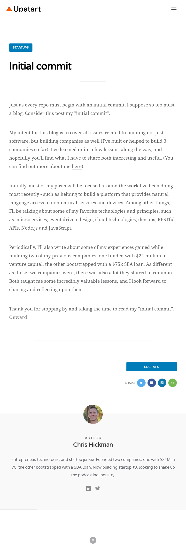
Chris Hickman (93, 444)
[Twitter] (141, 383)
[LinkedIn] (162, 383)
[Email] (172, 383)
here (77, 166)
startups (21, 47)
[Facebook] (151, 383)
